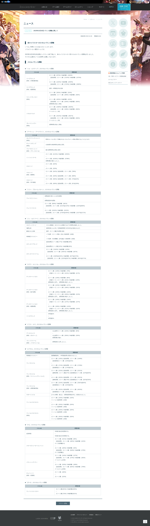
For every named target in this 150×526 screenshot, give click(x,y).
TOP (145, 521)
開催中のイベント (112, 33)
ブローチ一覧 (123, 53)
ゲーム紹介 (55, 7)
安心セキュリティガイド (115, 82)
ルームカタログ (123, 64)
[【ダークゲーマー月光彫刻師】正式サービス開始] (139, 1)
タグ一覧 (112, 53)
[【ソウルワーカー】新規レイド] (114, 1)
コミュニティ (79, 7)
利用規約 (91, 514)
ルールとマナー (112, 79)
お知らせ (44, 7)
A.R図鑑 (123, 43)
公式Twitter (112, 22)
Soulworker (27, 6)
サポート (102, 7)
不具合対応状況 (112, 64)
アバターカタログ (123, 33)
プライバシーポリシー (82, 514)
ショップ (90, 7)
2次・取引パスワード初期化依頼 (117, 76)
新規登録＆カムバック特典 (117, 73)
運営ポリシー (98, 514)
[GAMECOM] (6, 1)
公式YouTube (123, 22)
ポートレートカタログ (112, 43)
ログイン (111, 7)
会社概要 (73, 514)
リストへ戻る (63, 503)
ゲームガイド (67, 7)
